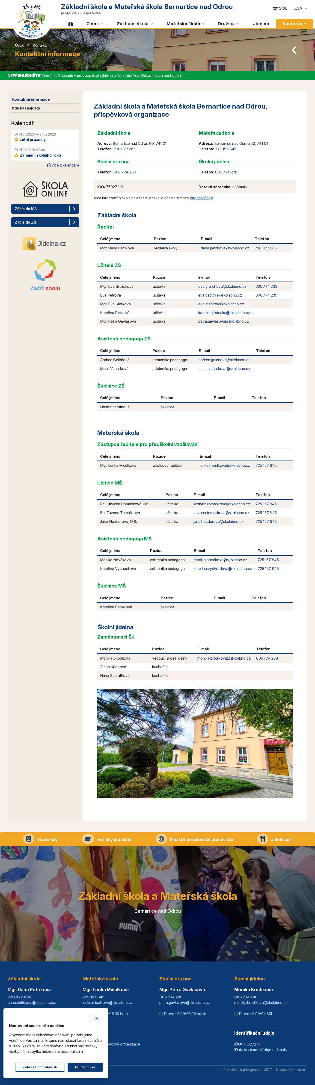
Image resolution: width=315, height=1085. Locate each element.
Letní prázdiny (32, 139)
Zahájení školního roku (40, 155)
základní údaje (201, 198)
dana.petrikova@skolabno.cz (225, 248)
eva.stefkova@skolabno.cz (221, 304)
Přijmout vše (85, 1067)
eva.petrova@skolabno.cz (220, 295)
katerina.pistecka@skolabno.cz (224, 312)
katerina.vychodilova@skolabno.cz (223, 568)
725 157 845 (225, 149)
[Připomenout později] (96, 1018)
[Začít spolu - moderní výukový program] (45, 275)
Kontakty (40, 45)
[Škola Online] (45, 192)
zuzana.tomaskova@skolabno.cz (221, 512)
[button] (297, 8)
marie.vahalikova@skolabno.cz (224, 368)
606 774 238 (226, 172)
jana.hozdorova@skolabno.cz (218, 521)
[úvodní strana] (70, 23)
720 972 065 (125, 149)
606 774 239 (125, 172)
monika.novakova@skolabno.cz (220, 560)
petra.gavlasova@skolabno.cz (223, 321)
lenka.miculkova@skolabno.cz (225, 465)
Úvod (19, 45)
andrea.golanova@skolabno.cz (224, 360)
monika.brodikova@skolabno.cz (224, 658)
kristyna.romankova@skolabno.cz (221, 504)
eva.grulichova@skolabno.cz (222, 286)
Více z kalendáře (65, 165)
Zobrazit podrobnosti (40, 1067)
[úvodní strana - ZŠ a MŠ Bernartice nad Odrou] (31, 20)
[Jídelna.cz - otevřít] (45, 243)
